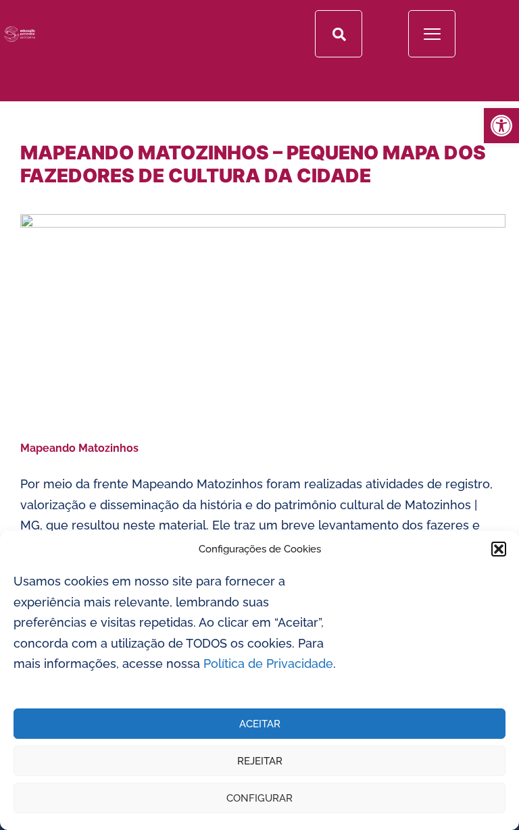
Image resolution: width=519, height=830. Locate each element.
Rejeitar (259, 761)
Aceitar (259, 724)
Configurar (259, 798)
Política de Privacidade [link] (268, 663)
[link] (501, 125)
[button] (498, 549)
